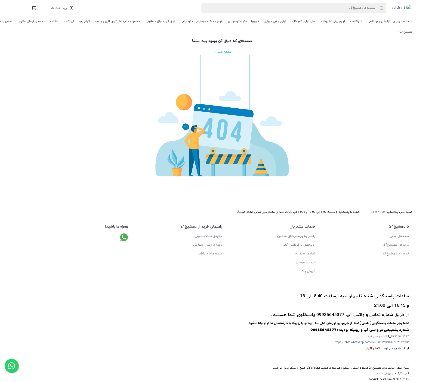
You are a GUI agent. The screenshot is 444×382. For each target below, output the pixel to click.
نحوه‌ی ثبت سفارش (208, 236)
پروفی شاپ (384, 374)
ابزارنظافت (356, 21)
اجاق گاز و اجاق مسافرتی (160, 21)
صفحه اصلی (224, 52)
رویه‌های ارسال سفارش (31, 21)
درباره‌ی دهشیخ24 (396, 245)
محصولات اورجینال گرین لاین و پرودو (117, 21)
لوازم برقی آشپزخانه (333, 21)
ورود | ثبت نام (59, 8)
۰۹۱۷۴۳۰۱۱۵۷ (378, 212)
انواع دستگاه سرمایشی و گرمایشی (201, 21)
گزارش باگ (308, 271)
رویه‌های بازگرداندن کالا (299, 245)
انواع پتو (84, 21)
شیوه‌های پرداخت (210, 253)
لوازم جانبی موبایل (275, 21)
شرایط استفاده (305, 253)
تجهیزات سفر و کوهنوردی (243, 21)
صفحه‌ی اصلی (399, 236)
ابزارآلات (69, 21)
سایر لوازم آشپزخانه (303, 21)
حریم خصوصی (305, 262)
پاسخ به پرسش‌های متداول (296, 236)
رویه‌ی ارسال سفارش (207, 245)
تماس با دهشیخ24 (396, 253)
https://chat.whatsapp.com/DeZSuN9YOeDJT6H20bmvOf (372, 342)
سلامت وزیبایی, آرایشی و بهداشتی (389, 21)
